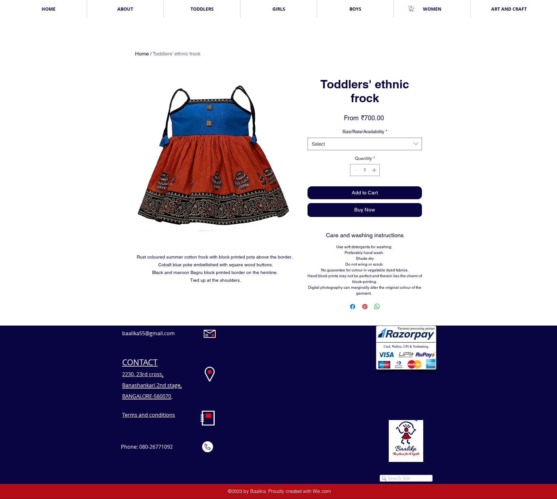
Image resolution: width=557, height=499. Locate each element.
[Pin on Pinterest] (365, 306)
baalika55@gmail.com (148, 333)
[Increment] (375, 170)
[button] (411, 9)
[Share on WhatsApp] (377, 306)
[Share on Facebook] (353, 306)
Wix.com (322, 491)
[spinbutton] (365, 170)
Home (142, 54)
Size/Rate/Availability (364, 131)
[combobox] (365, 144)
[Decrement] (355, 170)
